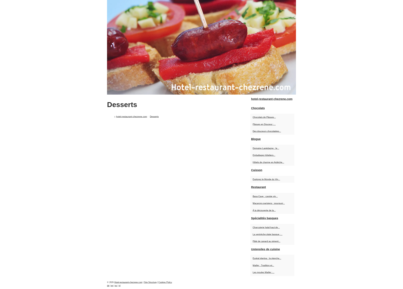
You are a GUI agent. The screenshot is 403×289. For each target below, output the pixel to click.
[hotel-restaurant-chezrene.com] (201, 47)
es (116, 285)
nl (119, 285)
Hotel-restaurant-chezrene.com (128, 282)
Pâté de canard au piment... (266, 241)
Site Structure (150, 282)
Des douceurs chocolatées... (267, 131)
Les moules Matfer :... (263, 272)
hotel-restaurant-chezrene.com (131, 116)
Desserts (154, 116)
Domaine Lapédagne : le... (266, 148)
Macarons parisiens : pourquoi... (269, 203)
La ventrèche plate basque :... (267, 234)
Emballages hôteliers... (264, 155)
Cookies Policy (165, 282)
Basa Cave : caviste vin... (265, 196)
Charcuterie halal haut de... (266, 227)
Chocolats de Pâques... (264, 117)
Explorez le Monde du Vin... (266, 179)
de (108, 285)
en (112, 285)
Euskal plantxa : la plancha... (267, 258)
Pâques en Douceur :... (264, 124)
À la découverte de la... (264, 210)
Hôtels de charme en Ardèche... (268, 162)
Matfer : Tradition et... (263, 265)
